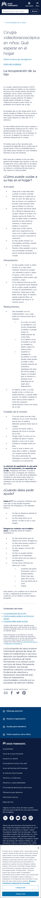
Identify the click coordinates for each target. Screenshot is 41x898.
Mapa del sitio (8, 802)
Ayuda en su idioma (10, 758)
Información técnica (10, 797)
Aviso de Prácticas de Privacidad (15, 768)
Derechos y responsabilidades (14, 783)
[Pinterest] (24, 818)
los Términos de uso (28, 642)
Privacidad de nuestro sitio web (15, 763)
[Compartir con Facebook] (12, 693)
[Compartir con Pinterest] (24, 693)
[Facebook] (11, 818)
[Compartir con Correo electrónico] (5, 693)
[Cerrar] (38, 848)
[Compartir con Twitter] (18, 693)
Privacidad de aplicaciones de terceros (17, 787)
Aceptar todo (20, 894)
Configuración (21, 887)
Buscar (34, 11)
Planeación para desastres (13, 792)
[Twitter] (5, 818)
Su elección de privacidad (12, 773)
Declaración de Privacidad (20, 883)
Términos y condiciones (12, 778)
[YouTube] (18, 818)
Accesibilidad (8, 749)
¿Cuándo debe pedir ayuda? (15, 621)
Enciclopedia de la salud (15, 23)
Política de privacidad (12, 643)
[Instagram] (30, 818)
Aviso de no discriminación (13, 754)
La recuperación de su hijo (14, 613)
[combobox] (15, 11)
